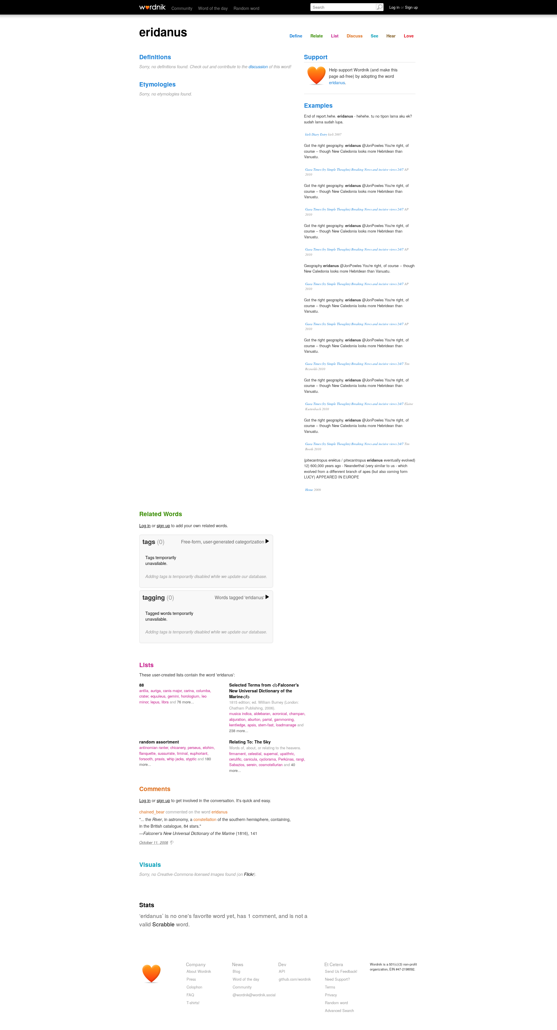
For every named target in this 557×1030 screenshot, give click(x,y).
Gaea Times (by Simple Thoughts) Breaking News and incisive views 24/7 (354, 169)
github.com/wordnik (295, 979)
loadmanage (286, 725)
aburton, (255, 719)
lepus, (156, 702)
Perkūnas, (287, 759)
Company (196, 964)
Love (409, 36)
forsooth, (147, 758)
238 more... (238, 730)
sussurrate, (167, 753)
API (282, 971)
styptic (192, 758)
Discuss (355, 36)
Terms (330, 987)
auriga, (157, 690)
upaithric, (287, 753)
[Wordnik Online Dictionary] (152, 7)
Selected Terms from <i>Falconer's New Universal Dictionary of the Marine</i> (264, 690)
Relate (316, 36)
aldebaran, (263, 713)
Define (296, 36)
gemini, (174, 696)
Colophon (194, 987)
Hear (391, 36)
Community (181, 8)
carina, (190, 690)
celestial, (256, 753)
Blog (236, 971)
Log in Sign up (403, 7)
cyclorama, (268, 759)
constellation (204, 819)
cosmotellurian (271, 764)
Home (309, 489)
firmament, (238, 753)
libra (166, 702)
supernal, (272, 753)
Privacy (331, 994)
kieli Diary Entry (316, 134)
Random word (246, 8)
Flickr (249, 874)
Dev (282, 964)
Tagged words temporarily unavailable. (169, 616)
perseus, (195, 747)
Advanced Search (339, 1010)
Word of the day (213, 8)
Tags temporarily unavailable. (160, 560)
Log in (145, 525)
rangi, (300, 759)
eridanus (337, 82)
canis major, (173, 690)
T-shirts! (193, 1002)
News (237, 964)
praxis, (161, 758)
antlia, (145, 690)
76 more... (185, 702)
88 (141, 685)
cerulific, (236, 759)
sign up (163, 525)
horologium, (191, 696)
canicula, (251, 759)
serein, (253, 764)
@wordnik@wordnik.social (254, 994)
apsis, (252, 725)
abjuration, (238, 719)
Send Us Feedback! (341, 971)
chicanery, (179, 747)
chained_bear (151, 811)
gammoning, (284, 719)
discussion (258, 66)
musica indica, (241, 713)
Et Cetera (333, 964)
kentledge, (238, 725)
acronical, (280, 713)
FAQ (190, 994)
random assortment (159, 742)
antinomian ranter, (154, 747)
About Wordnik (199, 971)
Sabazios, (238, 764)
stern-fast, (267, 725)
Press (191, 979)
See (374, 36)
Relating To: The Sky (250, 742)
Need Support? (337, 979)
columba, (203, 690)
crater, (145, 696)
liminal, (183, 753)
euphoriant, (199, 753)
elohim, (209, 747)
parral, (268, 719)
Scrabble (163, 924)
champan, (297, 713)
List (335, 36)
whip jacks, (176, 758)
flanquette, (148, 753)
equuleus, (159, 696)
